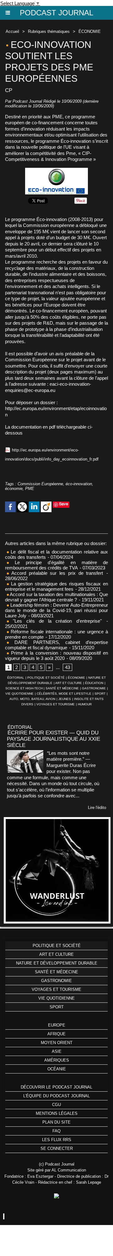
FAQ (56, 1131)
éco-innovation (79, 483)
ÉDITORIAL (15, 677)
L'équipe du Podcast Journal (56, 1096)
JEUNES (64, 699)
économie (14, 488)
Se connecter (56, 1148)
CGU (56, 1104)
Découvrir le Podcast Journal (56, 1087)
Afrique (56, 1034)
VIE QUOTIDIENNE (19, 693)
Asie (57, 1051)
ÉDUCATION (94, 683)
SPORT (99, 693)
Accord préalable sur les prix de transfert (56, 573)
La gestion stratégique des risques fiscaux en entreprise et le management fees (56, 586)
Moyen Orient (57, 1042)
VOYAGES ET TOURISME (55, 704)
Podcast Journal (56, 12)
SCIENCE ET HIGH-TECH (24, 688)
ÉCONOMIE (89, 31)
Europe (56, 1025)
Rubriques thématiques (49, 31)
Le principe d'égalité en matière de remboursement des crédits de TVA (56, 565)
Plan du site (56, 1122)
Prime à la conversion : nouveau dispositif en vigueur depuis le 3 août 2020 (56, 655)
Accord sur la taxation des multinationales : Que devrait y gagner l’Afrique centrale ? (56, 597)
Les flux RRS (56, 1139)
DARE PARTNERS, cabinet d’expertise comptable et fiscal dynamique (56, 645)
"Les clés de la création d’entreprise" (55, 621)
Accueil (12, 31)
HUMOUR (85, 704)
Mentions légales (57, 1113)
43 (67, 667)
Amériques (56, 1060)
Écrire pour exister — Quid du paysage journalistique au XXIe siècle (53, 739)
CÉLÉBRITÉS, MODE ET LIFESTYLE (64, 693)
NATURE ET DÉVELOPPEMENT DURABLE (56, 963)
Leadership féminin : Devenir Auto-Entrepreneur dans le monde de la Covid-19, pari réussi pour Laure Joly (56, 610)
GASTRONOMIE (94, 688)
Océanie (56, 1069)
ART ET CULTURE (68, 683)
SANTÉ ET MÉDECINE (62, 688)
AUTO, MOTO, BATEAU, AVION (32, 699)
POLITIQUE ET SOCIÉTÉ (46, 677)
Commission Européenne (40, 483)
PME (29, 488)
